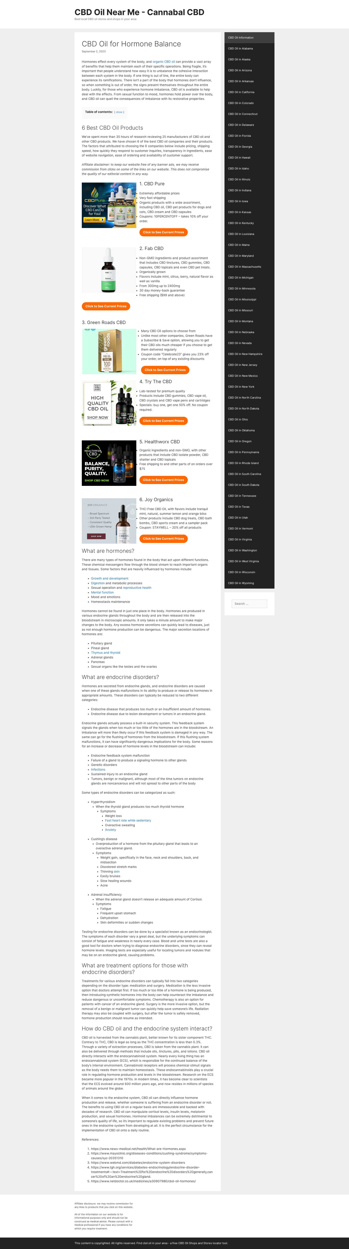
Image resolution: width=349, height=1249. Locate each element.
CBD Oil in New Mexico (243, 375)
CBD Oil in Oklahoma (241, 430)
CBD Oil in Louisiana (241, 234)
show (119, 112)
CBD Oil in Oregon (240, 441)
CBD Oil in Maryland (241, 255)
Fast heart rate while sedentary (128, 820)
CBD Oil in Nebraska (241, 332)
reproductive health (137, 587)
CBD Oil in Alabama (240, 48)
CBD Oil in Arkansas (241, 81)
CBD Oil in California (241, 92)
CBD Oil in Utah (238, 517)
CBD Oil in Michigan (241, 277)
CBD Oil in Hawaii (239, 157)
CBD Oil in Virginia (240, 539)
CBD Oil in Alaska (239, 59)
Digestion (98, 583)
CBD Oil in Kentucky (241, 223)
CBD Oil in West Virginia (243, 561)
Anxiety (110, 830)
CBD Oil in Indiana (239, 190)
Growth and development (109, 578)
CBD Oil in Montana (240, 321)
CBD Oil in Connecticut (243, 114)
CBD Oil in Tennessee (242, 495)
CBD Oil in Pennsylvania (243, 452)
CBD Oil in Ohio (238, 419)
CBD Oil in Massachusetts (244, 266)
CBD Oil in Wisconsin (241, 572)
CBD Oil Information (241, 37)
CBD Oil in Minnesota (241, 288)
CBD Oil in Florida (239, 135)
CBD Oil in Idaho (238, 168)
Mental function (102, 592)
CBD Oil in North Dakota (243, 408)
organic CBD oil (164, 61)
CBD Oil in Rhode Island (243, 463)
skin (117, 871)
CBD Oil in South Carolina (244, 474)
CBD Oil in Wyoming (241, 583)
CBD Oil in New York (241, 386)
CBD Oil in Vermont (240, 528)
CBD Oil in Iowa (238, 201)
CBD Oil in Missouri (240, 310)
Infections (98, 769)
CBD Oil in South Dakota (243, 485)
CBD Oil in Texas (239, 506)
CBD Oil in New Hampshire (245, 354)
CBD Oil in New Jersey (242, 365)
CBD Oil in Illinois (239, 179)
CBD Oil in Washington (242, 550)
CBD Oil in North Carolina (244, 397)
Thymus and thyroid (105, 652)
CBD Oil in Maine (239, 245)
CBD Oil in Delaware (241, 125)
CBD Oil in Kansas (239, 212)
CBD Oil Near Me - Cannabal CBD (139, 12)
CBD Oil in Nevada (240, 343)
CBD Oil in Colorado (241, 103)
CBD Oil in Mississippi (242, 299)
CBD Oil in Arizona (240, 70)
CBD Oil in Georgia (240, 146)
